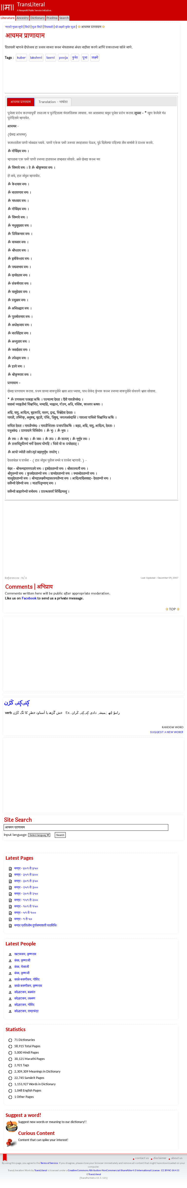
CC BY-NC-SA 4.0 (170, 1170)
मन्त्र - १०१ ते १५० (26, 906)
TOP (172, 609)
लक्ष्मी (95, 57)
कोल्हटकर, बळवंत (24, 992)
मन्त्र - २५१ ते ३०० (26, 887)
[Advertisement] (93, 76)
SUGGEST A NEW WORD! (166, 732)
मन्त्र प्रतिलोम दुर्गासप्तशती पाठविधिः (35, 925)
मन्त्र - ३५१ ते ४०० (26, 875)
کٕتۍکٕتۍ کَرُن (16, 702)
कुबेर (75, 57)
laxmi (51, 57)
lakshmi (36, 57)
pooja (63, 57)
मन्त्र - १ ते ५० (23, 919)
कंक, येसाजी (21, 967)
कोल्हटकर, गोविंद (24, 1005)
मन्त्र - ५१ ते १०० (25, 913)
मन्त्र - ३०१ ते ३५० (26, 881)
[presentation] (20, 102)
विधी (27, 27)
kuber (21, 57)
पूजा (84, 57)
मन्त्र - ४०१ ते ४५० (26, 868)
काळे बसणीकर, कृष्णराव (28, 986)
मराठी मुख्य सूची (14, 27)
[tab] (20, 102)
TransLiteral (40, 1170)
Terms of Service (49, 1163)
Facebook (29, 598)
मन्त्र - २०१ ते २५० (26, 894)
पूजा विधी (37, 27)
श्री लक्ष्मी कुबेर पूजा (65, 27)
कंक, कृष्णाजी (22, 960)
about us (176, 1158)
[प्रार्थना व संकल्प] (103, 26)
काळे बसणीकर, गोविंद (26, 979)
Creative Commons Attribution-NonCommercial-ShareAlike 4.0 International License (113, 1170)
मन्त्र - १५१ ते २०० (26, 900)
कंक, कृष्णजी (21, 973)
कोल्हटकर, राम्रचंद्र (26, 1011)
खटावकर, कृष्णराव (25, 954)
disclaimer (160, 1158)
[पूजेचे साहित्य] (79, 26)
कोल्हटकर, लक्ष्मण (24, 998)
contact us (142, 1158)
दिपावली (48, 27)
